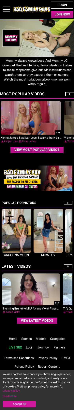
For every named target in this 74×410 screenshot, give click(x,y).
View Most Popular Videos (37, 150)
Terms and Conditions (19, 358)
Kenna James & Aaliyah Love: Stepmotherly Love (31, 137)
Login (62, 5)
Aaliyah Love (11, 141)
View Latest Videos (37, 320)
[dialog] (37, 390)
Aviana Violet (13, 312)
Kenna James (29, 141)
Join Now (62, 14)
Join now (43, 347)
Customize (10, 396)
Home (13, 339)
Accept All (19, 403)
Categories (57, 339)
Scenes (26, 339)
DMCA (65, 358)
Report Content (49, 366)
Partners (59, 347)
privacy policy (11, 390)
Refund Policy (24, 366)
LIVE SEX (15, 347)
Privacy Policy (47, 358)
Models (41, 339)
